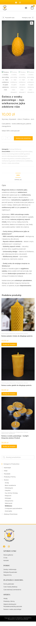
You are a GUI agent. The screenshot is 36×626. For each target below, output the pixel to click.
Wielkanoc (17, 149)
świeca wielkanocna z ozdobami (21, 161)
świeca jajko (28, 151)
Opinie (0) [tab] (18, 179)
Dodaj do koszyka (23, 138)
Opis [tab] (18, 175)
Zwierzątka (8, 511)
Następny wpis (26, 17)
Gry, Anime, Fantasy (11, 493)
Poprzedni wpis (9, 17)
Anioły (7, 483)
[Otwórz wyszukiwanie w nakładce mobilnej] (18, 457)
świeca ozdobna (19, 154)
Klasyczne (12, 333)
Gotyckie (7, 490)
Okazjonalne (19, 333)
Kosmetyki (7, 467)
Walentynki (4, 433)
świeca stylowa (17, 156)
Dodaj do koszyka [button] (9, 344)
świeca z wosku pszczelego (10, 163)
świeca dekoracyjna (17, 151)
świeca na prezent (8, 154)
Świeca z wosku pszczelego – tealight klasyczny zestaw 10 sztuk (15, 437)
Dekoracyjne (5, 333)
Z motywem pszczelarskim (13, 508)
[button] (26, 7)
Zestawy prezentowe (10, 514)
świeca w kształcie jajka (17, 158)
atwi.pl (26, 619)
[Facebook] (16, 2)
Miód (5, 470)
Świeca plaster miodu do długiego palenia (16, 336)
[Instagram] (20, 2)
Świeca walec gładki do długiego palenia (16, 385)
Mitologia (8, 498)
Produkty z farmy (10, 477)
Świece (11, 149)
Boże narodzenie (10, 485)
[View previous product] (3, 17)
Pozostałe (7, 474)
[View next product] (32, 17)
